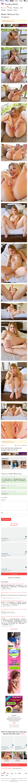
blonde (6, 448)
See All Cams (14, 574)
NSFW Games (17, 577)
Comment (3, 500)
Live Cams (4, 7)
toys (16, 450)
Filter (11, 7)
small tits (9, 450)
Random (10, 10)
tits (14, 450)
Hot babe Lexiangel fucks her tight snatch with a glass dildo (12, 584)
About (15, 10)
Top (22, 7)
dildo (9, 448)
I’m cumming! (14, 726)
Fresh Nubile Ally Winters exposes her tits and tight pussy (12, 600)
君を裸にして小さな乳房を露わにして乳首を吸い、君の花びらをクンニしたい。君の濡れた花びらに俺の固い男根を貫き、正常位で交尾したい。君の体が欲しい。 (14, 604)
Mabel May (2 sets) (10, 21)
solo (12, 450)
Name (2, 512)
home (12, 448)
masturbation (16, 448)
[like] (1, 445)
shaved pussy (3, 450)
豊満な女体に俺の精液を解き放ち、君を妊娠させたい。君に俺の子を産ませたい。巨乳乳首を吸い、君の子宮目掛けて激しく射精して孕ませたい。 (14, 587)
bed (3, 448)
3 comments (18, 445)
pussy (21, 448)
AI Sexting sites (11, 577)
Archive (16, 7)
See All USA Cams (14, 765)
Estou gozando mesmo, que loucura (8, 612)
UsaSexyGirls (11, 4)
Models (4, 10)
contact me (15, 781)
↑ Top (26, 773)
